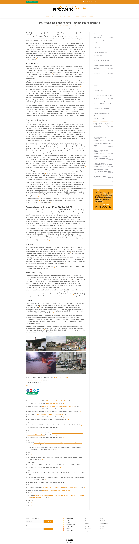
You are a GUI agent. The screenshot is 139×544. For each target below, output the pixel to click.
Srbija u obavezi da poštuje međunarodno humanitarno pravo (102, 163)
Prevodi (68, 522)
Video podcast (69, 530)
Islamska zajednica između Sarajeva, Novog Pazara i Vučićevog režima (100, 54)
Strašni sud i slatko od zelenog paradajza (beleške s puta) (101, 124)
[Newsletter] (96, 2)
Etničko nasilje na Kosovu (61, 377)
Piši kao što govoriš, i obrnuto (101, 60)
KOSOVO (28, 385)
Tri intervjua (96, 47)
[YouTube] (91, 2)
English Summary (31, 526)
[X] (85, 2)
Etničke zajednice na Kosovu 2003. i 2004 (56, 401)
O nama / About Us (104, 523)
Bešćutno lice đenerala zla (100, 36)
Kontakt (102, 526)
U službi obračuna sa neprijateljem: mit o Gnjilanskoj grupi (102, 96)
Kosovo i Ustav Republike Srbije (102, 113)
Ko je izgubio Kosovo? (99, 118)
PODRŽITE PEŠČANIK (32, 393)
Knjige (101, 518)
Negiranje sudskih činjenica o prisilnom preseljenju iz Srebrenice (102, 170)
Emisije (87, 523)
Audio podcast (69, 526)
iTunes (68, 528)
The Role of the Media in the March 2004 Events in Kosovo (49, 414)
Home (86, 518)
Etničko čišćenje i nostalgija (101, 108)
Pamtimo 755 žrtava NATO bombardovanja (100, 150)
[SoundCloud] (93, 2)
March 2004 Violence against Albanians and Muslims (56, 490)
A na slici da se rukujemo (100, 72)
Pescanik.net (69, 518)
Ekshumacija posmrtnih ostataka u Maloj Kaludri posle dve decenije (102, 102)
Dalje (112, 77)
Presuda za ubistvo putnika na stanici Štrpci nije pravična (101, 157)
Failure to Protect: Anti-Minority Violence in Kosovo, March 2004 (58, 406)
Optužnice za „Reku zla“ (99, 176)
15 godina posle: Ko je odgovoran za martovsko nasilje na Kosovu (60, 487)
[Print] (69, 28)
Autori (67, 520)
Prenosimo (88, 528)
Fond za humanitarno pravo (66, 26)
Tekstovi (87, 521)
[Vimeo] (89, 2)
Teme (86, 531)
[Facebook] (83, 2)
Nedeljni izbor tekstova (32, 518)
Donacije (102, 528)
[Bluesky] (87, 2)
